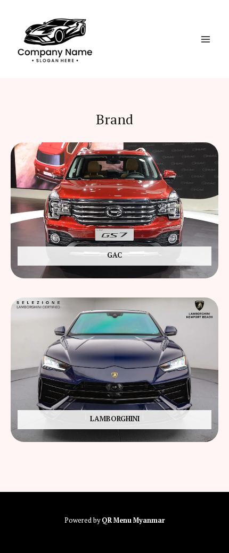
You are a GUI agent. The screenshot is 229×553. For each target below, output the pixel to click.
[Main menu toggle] (205, 38)
